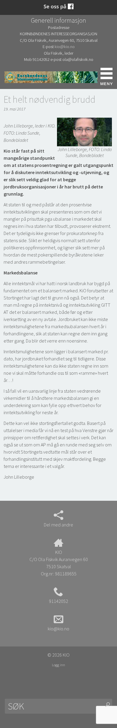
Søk (10, 76)
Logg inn (58, 664)
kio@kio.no (65, 46)
